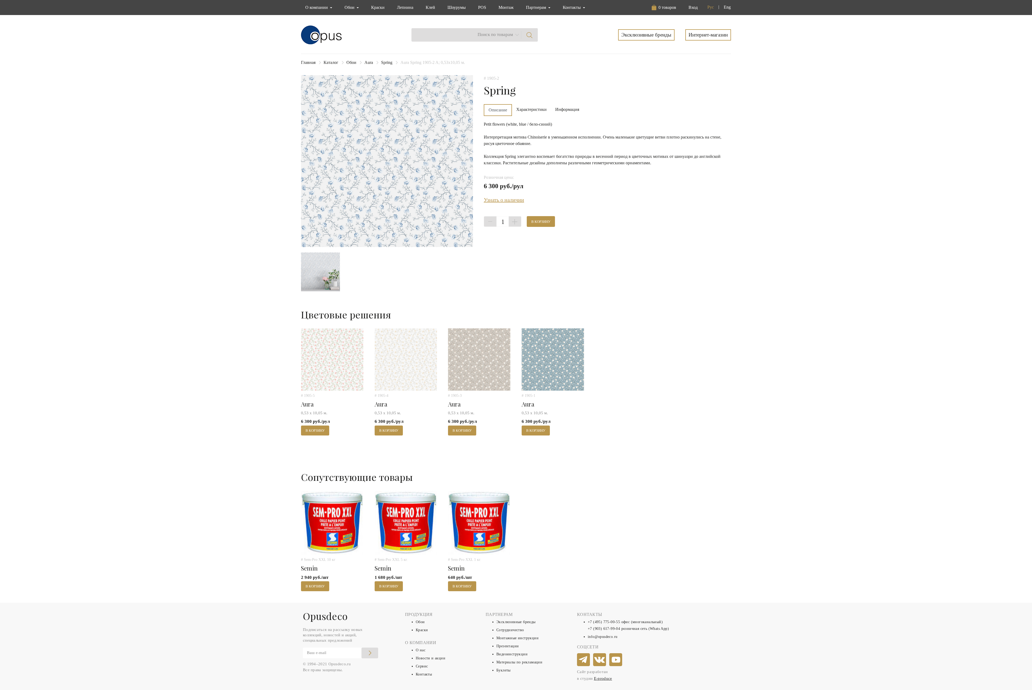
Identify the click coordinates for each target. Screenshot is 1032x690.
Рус (710, 7)
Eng (727, 7)
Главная (308, 62)
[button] (665, 7)
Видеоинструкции (512, 654)
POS (482, 7)
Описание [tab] (498, 110)
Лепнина (405, 7)
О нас (420, 650)
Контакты (424, 674)
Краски (378, 7)
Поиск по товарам (495, 34)
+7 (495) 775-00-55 (604, 622)
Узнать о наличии (504, 200)
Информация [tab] (567, 109)
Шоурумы (456, 7)
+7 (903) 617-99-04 (604, 629)
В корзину (540, 222)
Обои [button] (350, 7)
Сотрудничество (510, 630)
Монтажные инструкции (517, 638)
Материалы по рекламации (519, 662)
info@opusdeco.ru (602, 637)
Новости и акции (430, 658)
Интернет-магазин (708, 35)
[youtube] (616, 660)
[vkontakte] (600, 660)
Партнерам (536, 7)
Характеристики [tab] (531, 109)
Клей (430, 7)
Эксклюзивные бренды (646, 35)
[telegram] (583, 660)
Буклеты (503, 670)
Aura (368, 62)
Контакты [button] (572, 7)
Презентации (507, 646)
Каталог (331, 62)
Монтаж (506, 7)
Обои (351, 62)
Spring (386, 62)
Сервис (422, 666)
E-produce (603, 678)
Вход (693, 7)
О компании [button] (317, 7)
